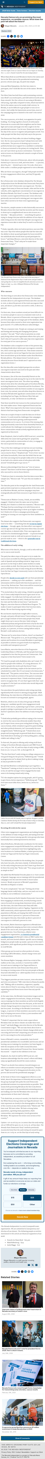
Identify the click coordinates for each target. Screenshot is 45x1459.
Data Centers (22, 11)
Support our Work (36, 1452)
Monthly (22, 1190)
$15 (12, 1197)
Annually (31, 1190)
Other (32, 1204)
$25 (32, 1197)
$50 (12, 1204)
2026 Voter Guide (8, 11)
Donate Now (22, 1217)
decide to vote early (17, 578)
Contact (18, 1452)
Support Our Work (36, 2)
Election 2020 (6, 31)
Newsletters (26, 1452)
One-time (14, 1190)
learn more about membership (29, 1210)
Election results (35, 11)
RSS (13, 1452)
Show (22, 1438)
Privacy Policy (6, 1452)
